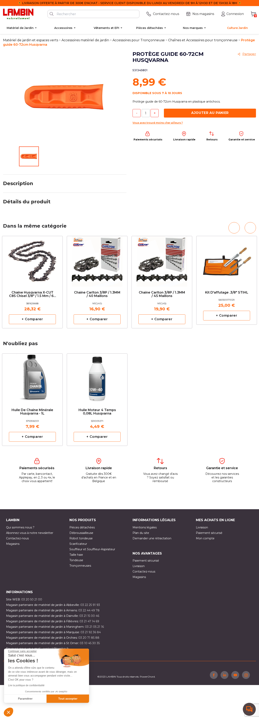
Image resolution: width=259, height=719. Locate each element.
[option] (32, 282)
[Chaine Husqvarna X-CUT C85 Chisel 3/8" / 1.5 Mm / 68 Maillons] (32, 260)
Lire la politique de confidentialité (26, 685)
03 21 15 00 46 (89, 616)
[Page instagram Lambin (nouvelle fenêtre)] (246, 675)
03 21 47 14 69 (89, 621)
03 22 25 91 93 (90, 605)
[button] (8, 712)
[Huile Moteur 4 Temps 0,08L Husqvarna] (97, 377)
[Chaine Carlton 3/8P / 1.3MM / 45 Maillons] (161, 260)
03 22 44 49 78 (89, 610)
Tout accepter (67, 698)
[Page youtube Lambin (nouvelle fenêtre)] (235, 675)
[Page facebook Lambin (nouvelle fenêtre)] (214, 675)
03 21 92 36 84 (91, 632)
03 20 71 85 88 (88, 637)
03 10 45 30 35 (90, 643)
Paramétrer (25, 698)
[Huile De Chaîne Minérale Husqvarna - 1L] (32, 377)
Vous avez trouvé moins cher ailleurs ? (158, 122)
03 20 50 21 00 (31, 599)
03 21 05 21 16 (94, 627)
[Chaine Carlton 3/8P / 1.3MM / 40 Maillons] (97, 260)
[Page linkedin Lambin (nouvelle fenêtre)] (224, 675)
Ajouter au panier (210, 113)
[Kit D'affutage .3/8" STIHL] (226, 258)
